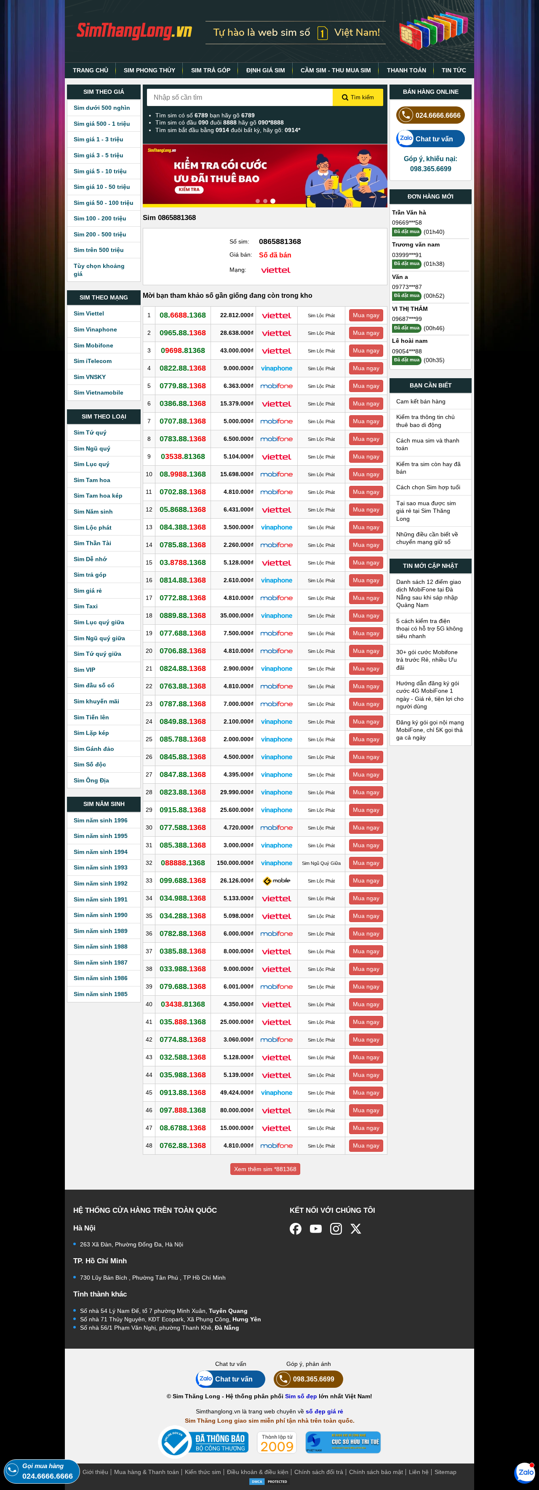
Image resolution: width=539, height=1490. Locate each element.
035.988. (183, 1075)
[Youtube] (316, 1229)
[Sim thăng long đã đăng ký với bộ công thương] (203, 1442)
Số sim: (239, 241)
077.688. (183, 633)
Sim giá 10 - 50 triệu (102, 186)
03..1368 (183, 562)
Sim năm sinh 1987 (101, 962)
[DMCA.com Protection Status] (269, 1481)
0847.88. (183, 774)
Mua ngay (366, 315)
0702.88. (183, 492)
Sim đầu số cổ (94, 685)
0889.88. (183, 615)
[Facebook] (296, 1229)
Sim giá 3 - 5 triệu (98, 155)
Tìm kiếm (362, 97)
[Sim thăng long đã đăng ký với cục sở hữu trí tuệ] (343, 1442)
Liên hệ (419, 1472)
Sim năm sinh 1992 (101, 883)
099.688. (183, 880)
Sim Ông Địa (91, 780)
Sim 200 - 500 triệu (100, 234)
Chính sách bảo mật (376, 1472)
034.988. (183, 898)
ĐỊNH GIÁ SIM (265, 70)
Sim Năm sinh (93, 511)
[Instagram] (336, 1229)
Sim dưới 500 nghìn (102, 107)
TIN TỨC (454, 70)
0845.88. (183, 757)
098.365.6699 (313, 1379)
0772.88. (183, 598)
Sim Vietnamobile (98, 392)
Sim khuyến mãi (96, 701)
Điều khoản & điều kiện (257, 1472)
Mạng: (237, 269)
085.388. (183, 845)
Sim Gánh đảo (94, 748)
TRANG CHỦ (90, 70)
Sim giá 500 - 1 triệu (102, 123)
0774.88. (183, 1039)
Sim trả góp (90, 574)
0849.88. (183, 721)
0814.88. (183, 580)
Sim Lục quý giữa (99, 622)
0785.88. (183, 545)
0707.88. (183, 421)
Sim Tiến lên (91, 717)
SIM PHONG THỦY (149, 70)
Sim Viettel (89, 313)
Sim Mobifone (93, 345)
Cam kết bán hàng (421, 401)
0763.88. (183, 686)
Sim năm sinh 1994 (101, 851)
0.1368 (183, 863)
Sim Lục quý (91, 464)
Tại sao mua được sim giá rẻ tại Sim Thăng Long (426, 511)
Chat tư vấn (434, 139)
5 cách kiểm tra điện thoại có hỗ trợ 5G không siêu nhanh (429, 629)
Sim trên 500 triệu (99, 250)
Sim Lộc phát (93, 527)
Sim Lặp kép (91, 732)
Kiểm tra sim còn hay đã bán (428, 468)
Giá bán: (240, 254)
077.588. (183, 827)
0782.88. (183, 933)
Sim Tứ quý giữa (97, 653)
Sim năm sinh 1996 (101, 820)
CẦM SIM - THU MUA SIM (336, 70)
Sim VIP (84, 669)
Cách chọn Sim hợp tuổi (428, 487)
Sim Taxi (86, 606)
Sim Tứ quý (90, 432)
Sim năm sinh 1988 (101, 946)
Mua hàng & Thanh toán (146, 1472)
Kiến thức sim (203, 1472)
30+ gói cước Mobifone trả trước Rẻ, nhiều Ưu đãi (427, 660)
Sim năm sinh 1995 (101, 835)
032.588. (183, 1057)
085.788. (183, 739)
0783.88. (183, 439)
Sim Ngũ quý (92, 448)
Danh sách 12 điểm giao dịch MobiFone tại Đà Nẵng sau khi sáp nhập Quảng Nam (428, 593)
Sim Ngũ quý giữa (99, 638)
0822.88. (183, 368)
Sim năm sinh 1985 (101, 994)
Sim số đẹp (301, 1396)
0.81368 (183, 350)
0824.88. (183, 668)
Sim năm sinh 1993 (101, 867)
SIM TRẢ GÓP (210, 70)
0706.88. (183, 651)
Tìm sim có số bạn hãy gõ (205, 115)
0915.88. (183, 810)
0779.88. (183, 386)
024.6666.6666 (438, 115)
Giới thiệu (95, 1472)
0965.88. (183, 333)
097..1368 (183, 1110)
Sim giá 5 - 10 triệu (100, 171)
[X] (356, 1229)
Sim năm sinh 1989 (101, 931)
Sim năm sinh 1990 (101, 915)
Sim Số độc (90, 764)
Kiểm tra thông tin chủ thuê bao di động (425, 421)
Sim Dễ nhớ (90, 559)
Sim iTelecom (93, 361)
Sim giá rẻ (88, 590)
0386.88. (183, 403)
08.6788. (183, 1128)
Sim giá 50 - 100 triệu (103, 202)
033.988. (183, 969)
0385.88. (183, 951)
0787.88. (183, 704)
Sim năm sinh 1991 (101, 899)
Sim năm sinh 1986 (101, 978)
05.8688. (183, 509)
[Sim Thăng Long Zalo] (524, 1472)
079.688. (183, 986)
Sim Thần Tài (92, 543)
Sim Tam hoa (92, 480)
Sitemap (445, 1472)
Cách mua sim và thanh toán (427, 444)
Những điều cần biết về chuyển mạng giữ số (427, 538)
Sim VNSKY (90, 377)
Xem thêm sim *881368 (265, 1169)
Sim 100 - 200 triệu (100, 218)
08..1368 (183, 315)
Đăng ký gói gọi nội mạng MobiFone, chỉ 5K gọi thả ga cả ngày (430, 730)
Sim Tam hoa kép (98, 495)
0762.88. (183, 1145)
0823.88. (183, 792)
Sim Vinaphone (95, 329)
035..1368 (183, 1022)
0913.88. (183, 1092)
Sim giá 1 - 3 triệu (98, 139)
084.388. (183, 527)
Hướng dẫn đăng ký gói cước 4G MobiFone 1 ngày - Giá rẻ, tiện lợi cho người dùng (430, 695)
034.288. (183, 916)
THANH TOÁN (406, 70)
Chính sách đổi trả (318, 1472)
